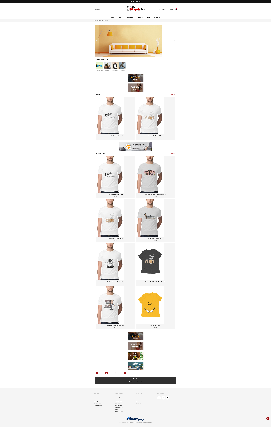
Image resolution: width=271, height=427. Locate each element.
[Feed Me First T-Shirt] (155, 305)
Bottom (123, 70)
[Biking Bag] (107, 65)
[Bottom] (122, 65)
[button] (96, 41)
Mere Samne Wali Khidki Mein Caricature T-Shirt (155, 194)
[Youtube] (167, 398)
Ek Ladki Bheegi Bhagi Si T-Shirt (155, 238)
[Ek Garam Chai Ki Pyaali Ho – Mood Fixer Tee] (155, 261)
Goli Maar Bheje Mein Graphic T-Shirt (115, 281)
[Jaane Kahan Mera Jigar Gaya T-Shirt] (115, 305)
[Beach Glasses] (99, 65)
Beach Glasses (99, 70)
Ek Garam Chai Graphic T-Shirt (155, 135)
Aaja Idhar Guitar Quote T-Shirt (115, 135)
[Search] (111, 9)
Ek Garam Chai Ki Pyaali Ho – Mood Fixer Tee (155, 281)
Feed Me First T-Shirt (155, 325)
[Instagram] (163, 398)
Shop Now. (138, 1)
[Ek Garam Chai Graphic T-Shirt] (155, 115)
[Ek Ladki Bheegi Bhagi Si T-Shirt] (155, 218)
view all (173, 59)
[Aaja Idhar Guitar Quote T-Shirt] (115, 115)
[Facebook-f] (159, 398)
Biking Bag (107, 70)
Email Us (140, 381)
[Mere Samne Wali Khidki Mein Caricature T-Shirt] (155, 174)
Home (95, 20)
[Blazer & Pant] (115, 65)
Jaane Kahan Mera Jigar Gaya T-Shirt (115, 325)
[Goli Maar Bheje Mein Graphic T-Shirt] (115, 261)
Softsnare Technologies (147, 422)
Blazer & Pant (115, 70)
